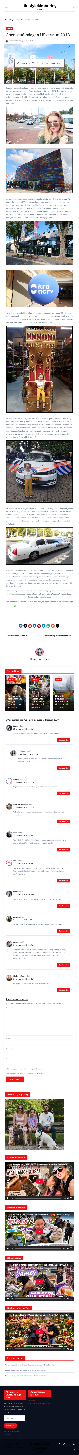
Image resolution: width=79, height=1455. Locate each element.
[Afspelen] (8, 1198)
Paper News (15, 1447)
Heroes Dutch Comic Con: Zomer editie (38, 698)
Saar (15, 892)
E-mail (9, 1049)
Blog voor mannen (20, 804)
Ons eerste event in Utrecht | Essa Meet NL (38, 1365)
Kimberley (17, 41)
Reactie (9, 1008)
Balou (15, 779)
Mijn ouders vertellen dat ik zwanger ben (31, 1370)
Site (7, 1059)
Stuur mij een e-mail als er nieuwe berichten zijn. (26, 1073)
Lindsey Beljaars (19, 976)
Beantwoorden (63, 740)
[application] (39, 1181)
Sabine (15, 726)
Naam (9, 1039)
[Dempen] (68, 1198)
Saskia (15, 942)
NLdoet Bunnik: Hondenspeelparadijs (63, 700)
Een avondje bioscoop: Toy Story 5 (15, 698)
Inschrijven (10, 1425)
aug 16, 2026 (35, 707)
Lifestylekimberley (39, 5)
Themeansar (8, 1450)
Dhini (15, 832)
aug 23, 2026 (12, 707)
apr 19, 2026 (59, 707)
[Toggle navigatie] (6, 6)
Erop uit (9, 29)
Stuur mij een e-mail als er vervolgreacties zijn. (25, 1069)
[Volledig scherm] (71, 1198)
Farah (15, 861)
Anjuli (15, 917)
